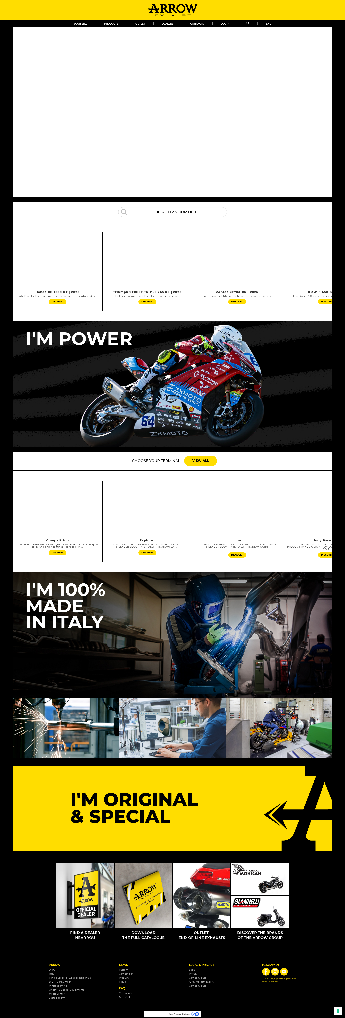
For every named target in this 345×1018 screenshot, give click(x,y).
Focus (122, 981)
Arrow (54, 965)
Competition (126, 973)
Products (111, 23)
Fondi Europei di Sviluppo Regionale (70, 977)
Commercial (126, 993)
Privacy (193, 973)
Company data (197, 977)
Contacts (197, 23)
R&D (51, 973)
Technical (124, 997)
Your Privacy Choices (179, 1014)
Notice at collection (155, 1014)
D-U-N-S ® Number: (60, 981)
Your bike (80, 23)
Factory (123, 969)
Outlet (140, 23)
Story (52, 969)
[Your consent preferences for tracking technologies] (338, 1011)
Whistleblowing (58, 985)
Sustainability (57, 997)
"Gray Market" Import (201, 981)
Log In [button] (225, 23)
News (123, 965)
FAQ (122, 988)
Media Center (57, 993)
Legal (192, 969)
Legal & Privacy (201, 965)
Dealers (167, 23)
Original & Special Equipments (66, 989)
